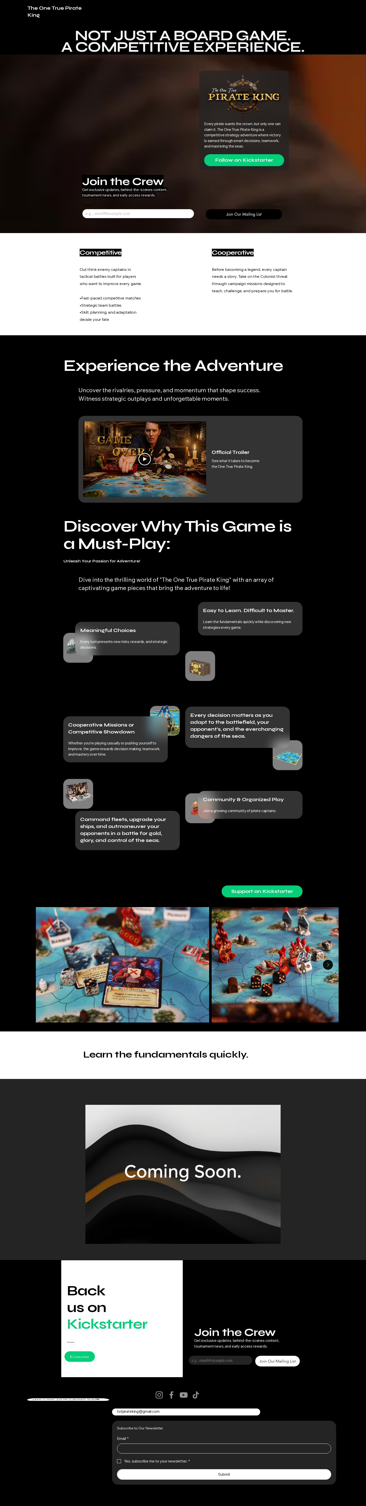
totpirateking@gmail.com (138, 1411)
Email (88, 205)
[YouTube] (183, 1395)
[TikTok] (196, 1395)
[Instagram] (159, 1395)
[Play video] (144, 459)
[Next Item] (328, 965)
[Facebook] (171, 1395)
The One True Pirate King (65, 1399)
